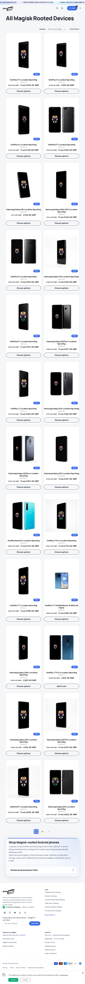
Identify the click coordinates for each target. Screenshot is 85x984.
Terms (12, 968)
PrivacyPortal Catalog (52, 911)
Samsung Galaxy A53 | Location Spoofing (61, 808)
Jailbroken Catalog (51, 903)
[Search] (57, 8)
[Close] (81, 973)
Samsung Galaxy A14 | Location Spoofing (61, 409)
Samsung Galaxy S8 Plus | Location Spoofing (61, 342)
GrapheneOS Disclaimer (36, 968)
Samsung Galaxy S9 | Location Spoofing (61, 277)
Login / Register (50, 953)
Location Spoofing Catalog (54, 900)
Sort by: (43, 29)
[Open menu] (80, 8)
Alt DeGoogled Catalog (52, 907)
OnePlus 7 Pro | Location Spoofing (61, 540)
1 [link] (36, 831)
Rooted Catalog (50, 896)
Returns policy (49, 950)
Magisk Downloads (10, 942)
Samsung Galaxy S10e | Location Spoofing (23, 673)
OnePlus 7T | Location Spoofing (23, 605)
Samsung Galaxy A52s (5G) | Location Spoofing (61, 210)
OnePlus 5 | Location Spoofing (23, 145)
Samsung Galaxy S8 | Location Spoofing (23, 209)
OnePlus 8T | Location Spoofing (23, 807)
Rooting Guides (8, 939)
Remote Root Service (14, 935)
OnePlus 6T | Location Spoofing (23, 341)
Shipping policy (49, 946)
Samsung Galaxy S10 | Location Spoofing (23, 741)
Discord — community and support (56, 935)
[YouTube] (15, 913)
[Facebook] (5, 913)
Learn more (64, 975)
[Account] (62, 8)
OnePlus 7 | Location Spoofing (23, 409)
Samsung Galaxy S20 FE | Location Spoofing (61, 741)
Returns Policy (21, 968)
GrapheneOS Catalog (52, 892)
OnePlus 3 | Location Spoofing (61, 80)
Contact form (49, 942)
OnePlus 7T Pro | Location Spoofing (61, 672)
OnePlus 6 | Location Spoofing (24, 277)
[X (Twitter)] (25, 913)
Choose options (23, 91)
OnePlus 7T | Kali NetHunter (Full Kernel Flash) (61, 606)
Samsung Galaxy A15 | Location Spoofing (61, 473)
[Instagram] (10, 913)
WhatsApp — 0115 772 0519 (53, 939)
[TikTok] (20, 913)
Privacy (5, 968)
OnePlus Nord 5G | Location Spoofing (23, 540)
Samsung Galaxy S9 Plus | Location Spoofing (23, 474)
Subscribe (33, 923)
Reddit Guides (8, 946)
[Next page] (48, 831)
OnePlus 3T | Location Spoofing (23, 80)
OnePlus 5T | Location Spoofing (61, 145)
